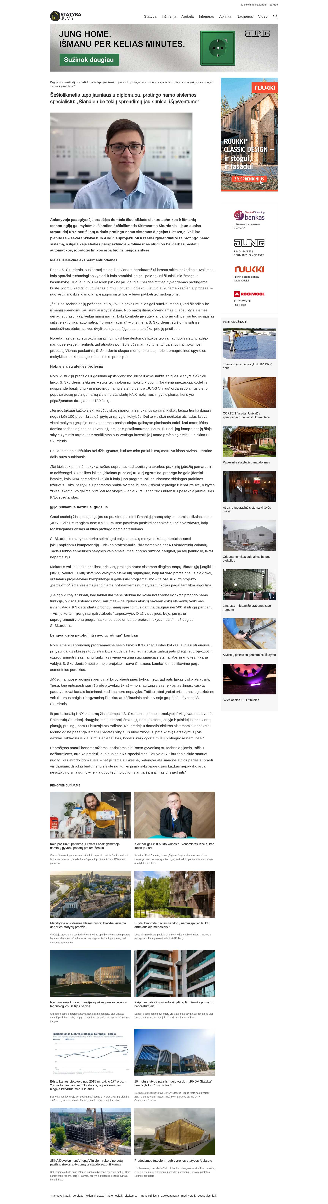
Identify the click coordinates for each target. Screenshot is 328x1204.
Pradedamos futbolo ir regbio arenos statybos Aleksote (173, 1160)
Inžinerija (169, 16)
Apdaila (187, 16)
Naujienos (245, 16)
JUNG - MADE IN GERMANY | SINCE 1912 (248, 253)
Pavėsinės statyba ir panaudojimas (246, 462)
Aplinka (225, 16)
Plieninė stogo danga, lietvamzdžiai (246, 278)
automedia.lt (114, 1195)
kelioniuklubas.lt (95, 1195)
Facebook (261, 4)
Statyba (150, 16)
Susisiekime (247, 4)
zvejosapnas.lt (170, 1195)
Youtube (273, 4)
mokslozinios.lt (149, 1195)
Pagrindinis (56, 82)
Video (263, 16)
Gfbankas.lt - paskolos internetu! (246, 226)
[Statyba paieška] (275, 17)
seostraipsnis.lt (207, 1195)
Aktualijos (72, 82)
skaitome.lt (131, 1195)
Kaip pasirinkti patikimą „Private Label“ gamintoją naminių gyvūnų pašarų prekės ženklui (85, 846)
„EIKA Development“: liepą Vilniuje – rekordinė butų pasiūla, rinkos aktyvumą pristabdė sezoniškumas (86, 1162)
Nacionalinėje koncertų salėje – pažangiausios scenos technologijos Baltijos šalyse (88, 1004)
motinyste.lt (188, 1195)
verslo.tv (78, 1195)
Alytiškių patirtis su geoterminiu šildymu (249, 654)
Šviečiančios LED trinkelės (241, 700)
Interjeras (206, 16)
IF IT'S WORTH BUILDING (242, 303)
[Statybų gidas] (65, 20)
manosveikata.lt (60, 1195)
